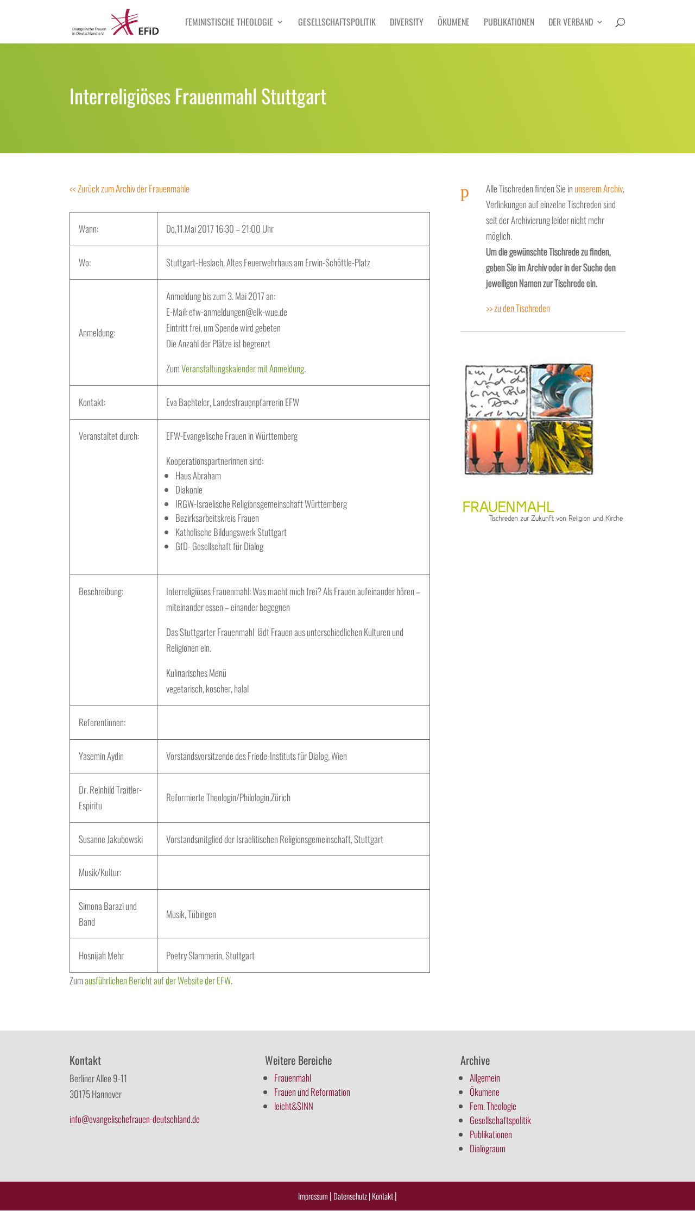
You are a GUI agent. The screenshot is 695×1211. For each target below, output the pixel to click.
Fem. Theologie (493, 1106)
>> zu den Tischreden (518, 308)
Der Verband (570, 23)
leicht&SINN (293, 1106)
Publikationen (509, 23)
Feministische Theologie (229, 23)
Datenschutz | (351, 1196)
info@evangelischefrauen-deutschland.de (135, 1119)
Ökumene (454, 23)
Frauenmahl (292, 1077)
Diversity (407, 23)
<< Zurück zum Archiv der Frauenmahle (129, 188)
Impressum (313, 1196)
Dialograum (488, 1148)
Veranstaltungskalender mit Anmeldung (242, 368)
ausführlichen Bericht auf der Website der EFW (158, 980)
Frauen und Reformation (312, 1091)
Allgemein (485, 1077)
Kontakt (383, 1196)
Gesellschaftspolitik (337, 23)
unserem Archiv (598, 188)
